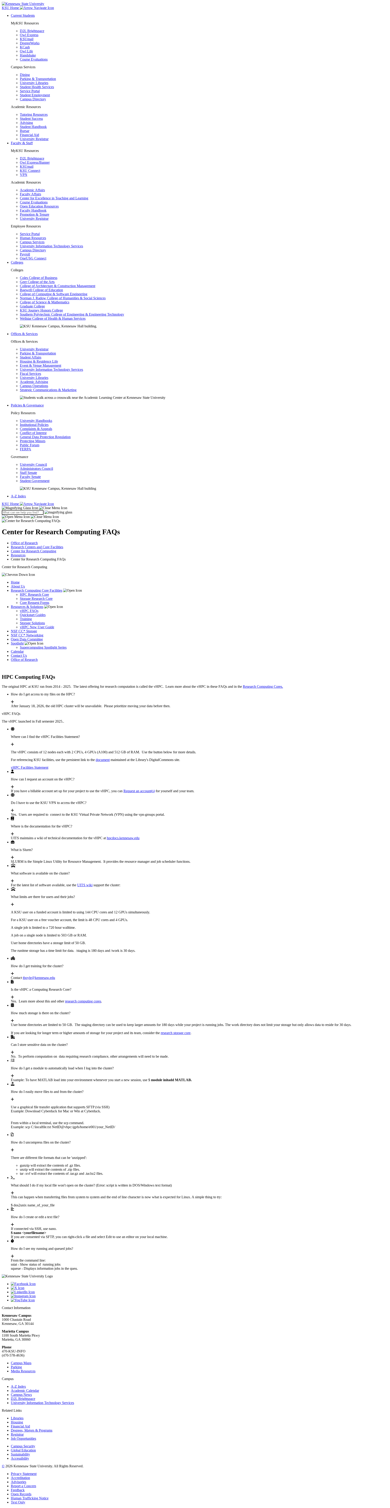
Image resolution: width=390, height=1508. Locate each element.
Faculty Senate (30, 477)
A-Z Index (18, 496)
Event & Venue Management (40, 365)
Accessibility (20, 1458)
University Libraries (34, 83)
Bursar (24, 131)
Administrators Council (36, 468)
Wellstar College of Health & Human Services (53, 318)
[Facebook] (199, 1284)
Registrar (17, 1434)
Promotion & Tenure (34, 214)
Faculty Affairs (30, 194)
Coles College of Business (38, 278)
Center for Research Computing (33, 551)
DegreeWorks (29, 43)
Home (15, 582)
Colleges (17, 262)
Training (26, 619)
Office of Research (24, 543)
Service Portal (30, 91)
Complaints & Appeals (36, 429)
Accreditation (20, 1478)
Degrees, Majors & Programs (31, 1430)
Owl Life (26, 51)
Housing (17, 1422)
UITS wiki (85, 885)
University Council (33, 464)
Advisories (18, 1482)
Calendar (17, 651)
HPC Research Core (34, 594)
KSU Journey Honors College (41, 310)
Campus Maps (21, 1363)
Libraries (17, 1418)
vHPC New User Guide (37, 627)
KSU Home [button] (11, 8)
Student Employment (35, 95)
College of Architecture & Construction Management (57, 286)
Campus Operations (34, 386)
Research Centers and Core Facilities (37, 547)
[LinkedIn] (199, 1292)
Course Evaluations (34, 59)
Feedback (18, 1490)
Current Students (23, 15)
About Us (18, 586)
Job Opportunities (23, 1438)
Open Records (21, 1494)
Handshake (28, 55)
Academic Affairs (32, 190)
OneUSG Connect (33, 258)
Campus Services (32, 242)
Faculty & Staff (22, 143)
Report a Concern (23, 1486)
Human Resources (33, 238)
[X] (199, 1288)
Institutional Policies (34, 425)
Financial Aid (29, 135)
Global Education (23, 1450)
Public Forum (29, 445)
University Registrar (34, 139)
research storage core (175, 1033)
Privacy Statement (24, 1474)
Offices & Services (24, 334)
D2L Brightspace (32, 31)
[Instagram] (199, 1296)
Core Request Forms (34, 603)
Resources (18, 555)
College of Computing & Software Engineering (53, 294)
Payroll (25, 254)
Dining (25, 75)
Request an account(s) (139, 791)
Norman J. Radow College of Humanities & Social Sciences (63, 298)
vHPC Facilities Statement (29, 767)
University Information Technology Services (51, 246)
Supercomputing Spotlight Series (43, 647)
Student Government (34, 481)
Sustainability (20, 1454)
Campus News (21, 1395)
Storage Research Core (36, 598)
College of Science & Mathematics (44, 302)
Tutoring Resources (34, 114)
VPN (23, 175)
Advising (26, 123)
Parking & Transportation (38, 79)
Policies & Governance (27, 405)
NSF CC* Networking (27, 635)
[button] (34, 508)
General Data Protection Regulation (45, 437)
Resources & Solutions (27, 607)
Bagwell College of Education (41, 290)
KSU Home (11, 504)
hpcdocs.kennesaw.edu (123, 838)
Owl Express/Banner (35, 162)
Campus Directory (33, 99)
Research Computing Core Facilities (36, 590)
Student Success (31, 119)
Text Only (18, 1502)
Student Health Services (37, 87)
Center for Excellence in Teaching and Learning (54, 198)
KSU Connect (30, 171)
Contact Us (19, 655)
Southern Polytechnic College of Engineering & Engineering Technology (72, 314)
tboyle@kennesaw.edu (39, 978)
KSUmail (26, 39)
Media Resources (23, 1371)
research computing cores (83, 1001)
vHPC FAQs (29, 611)
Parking (16, 1367)
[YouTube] (199, 1300)
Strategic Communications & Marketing (48, 390)
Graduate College (32, 306)
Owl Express (29, 35)
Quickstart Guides (33, 615)
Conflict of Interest (33, 433)
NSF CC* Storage (24, 631)
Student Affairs (30, 357)
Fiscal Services (30, 374)
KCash (25, 47)
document (103, 760)
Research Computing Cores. (263, 686)
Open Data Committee (27, 639)
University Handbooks (36, 421)
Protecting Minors (32, 441)
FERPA (25, 449)
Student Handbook (33, 127)
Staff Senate (28, 473)
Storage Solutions (32, 623)
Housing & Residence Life (39, 361)
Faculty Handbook (33, 210)
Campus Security (23, 1446)
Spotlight (17, 643)
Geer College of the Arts (37, 282)
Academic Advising (34, 382)
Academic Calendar (25, 1390)
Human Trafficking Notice (30, 1498)
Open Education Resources (39, 206)
